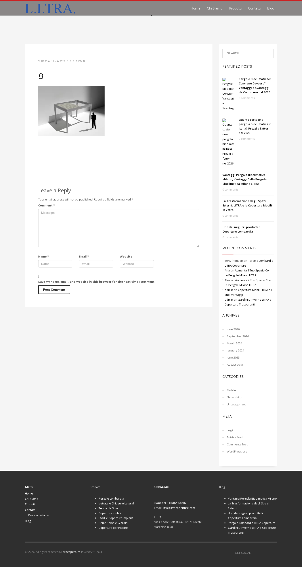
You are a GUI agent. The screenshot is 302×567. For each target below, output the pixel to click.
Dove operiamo (38, 515)
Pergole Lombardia (111, 498)
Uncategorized (237, 404)
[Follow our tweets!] (260, 552)
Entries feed (235, 437)
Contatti (30, 510)
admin (229, 290)
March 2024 (234, 343)
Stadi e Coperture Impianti (116, 518)
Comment (46, 205)
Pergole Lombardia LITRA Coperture (251, 523)
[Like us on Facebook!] (253, 552)
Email (84, 256)
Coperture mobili (110, 513)
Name (43, 256)
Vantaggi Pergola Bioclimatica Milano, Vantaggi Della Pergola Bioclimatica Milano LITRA (244, 179)
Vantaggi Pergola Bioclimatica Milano (252, 498)
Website (126, 256)
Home (29, 493)
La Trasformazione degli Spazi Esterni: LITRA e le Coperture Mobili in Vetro (247, 205)
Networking (234, 397)
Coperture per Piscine (113, 528)
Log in (231, 430)
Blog (28, 521)
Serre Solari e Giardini (113, 523)
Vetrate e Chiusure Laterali (116, 503)
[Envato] (273, 552)
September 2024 (238, 336)
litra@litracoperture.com (179, 508)
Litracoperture (70, 552)
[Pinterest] (267, 552)
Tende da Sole (108, 508)
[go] (268, 53)
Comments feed (237, 444)
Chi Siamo (31, 499)
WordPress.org (237, 451)
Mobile (231, 390)
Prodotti (30, 504)
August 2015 (235, 365)
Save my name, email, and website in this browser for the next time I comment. (96, 282)
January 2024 (235, 350)
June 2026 (233, 329)
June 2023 (233, 357)
